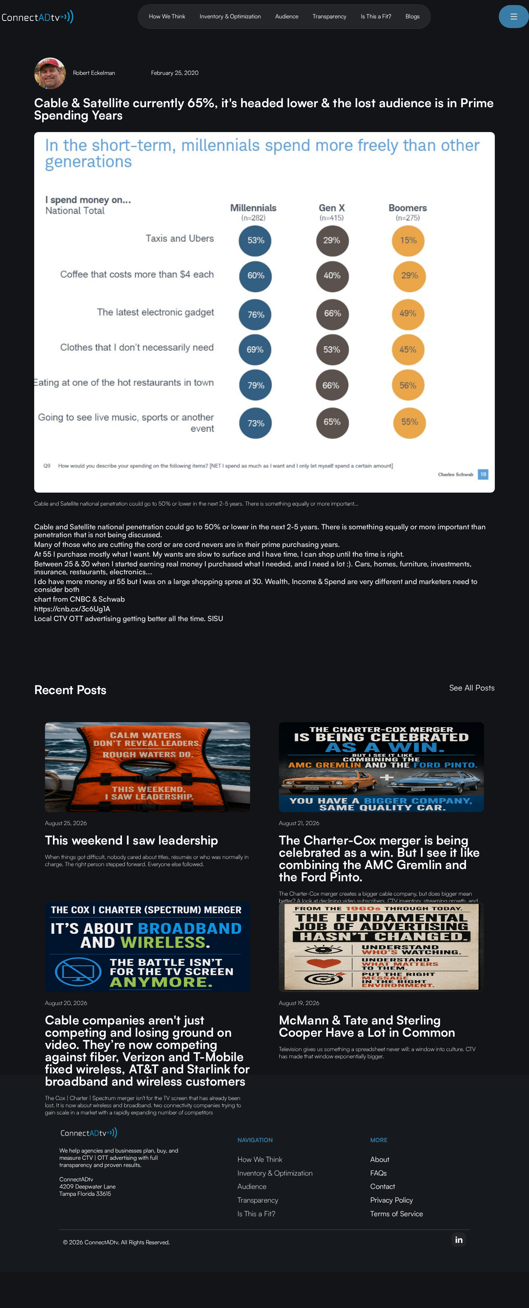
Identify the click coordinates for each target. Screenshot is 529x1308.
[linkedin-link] (459, 1239)
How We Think (167, 16)
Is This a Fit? (376, 16)
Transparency (330, 16)
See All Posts (472, 687)
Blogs (413, 16)
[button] (514, 16)
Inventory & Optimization (230, 16)
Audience (286, 16)
